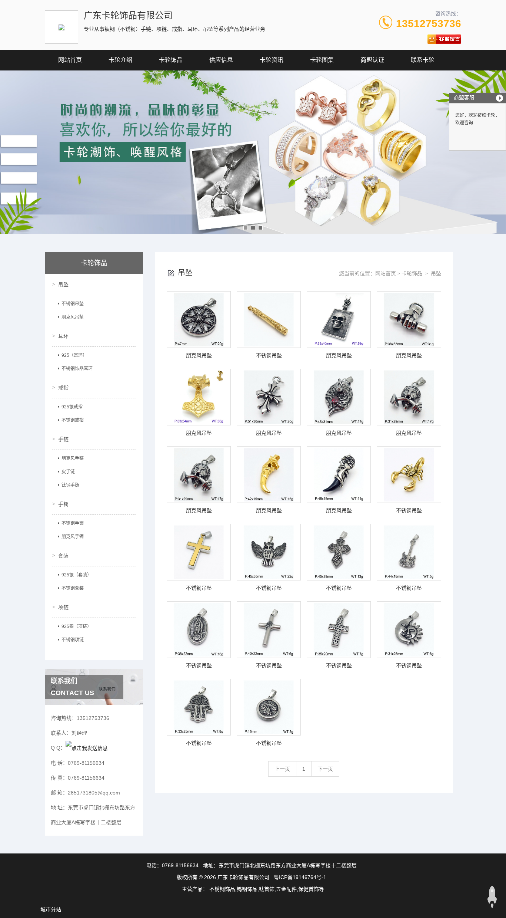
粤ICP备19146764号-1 (300, 877)
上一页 (282, 769)
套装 (63, 556)
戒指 (63, 388)
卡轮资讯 (271, 60)
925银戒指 (72, 406)
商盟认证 (372, 60)
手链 (63, 439)
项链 (63, 607)
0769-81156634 (180, 865)
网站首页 (70, 60)
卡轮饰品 (171, 60)
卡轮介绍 (120, 60)
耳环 (63, 336)
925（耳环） (74, 355)
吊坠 (63, 284)
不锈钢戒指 (72, 420)
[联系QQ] (87, 748)
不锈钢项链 (72, 639)
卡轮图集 (322, 60)
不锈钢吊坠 (72, 303)
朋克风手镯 (72, 536)
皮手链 (68, 471)
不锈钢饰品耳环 (77, 368)
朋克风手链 (72, 458)
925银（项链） (76, 626)
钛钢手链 (70, 485)
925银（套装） (76, 575)
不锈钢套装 (72, 588)
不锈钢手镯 (72, 523)
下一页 (325, 769)
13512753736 (428, 23)
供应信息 (221, 60)
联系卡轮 (423, 60)
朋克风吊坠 (72, 317)
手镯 (63, 504)
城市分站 (50, 909)
